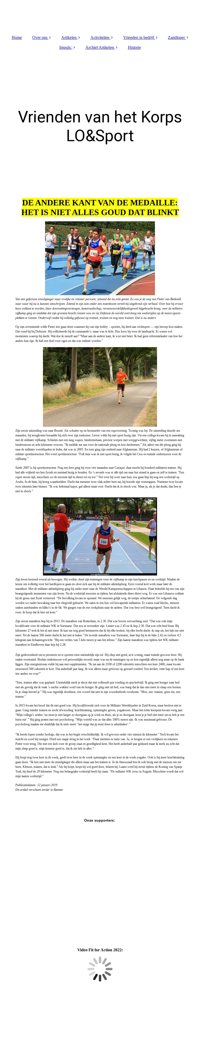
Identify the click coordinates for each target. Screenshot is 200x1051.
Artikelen (69, 37)
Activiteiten (99, 37)
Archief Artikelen (99, 47)
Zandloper (176, 37)
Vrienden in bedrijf (138, 37)
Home (17, 37)
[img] (100, 15)
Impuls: (65, 47)
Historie (134, 47)
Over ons (39, 37)
